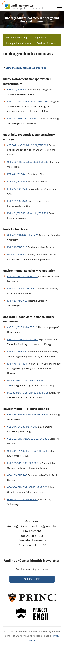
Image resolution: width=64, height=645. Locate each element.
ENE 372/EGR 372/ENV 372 (22, 339)
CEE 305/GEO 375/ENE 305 (22, 276)
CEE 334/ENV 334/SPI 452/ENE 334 (27, 450)
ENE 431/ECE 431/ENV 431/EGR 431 (27, 213)
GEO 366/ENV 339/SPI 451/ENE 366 (27, 487)
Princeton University (32, 597)
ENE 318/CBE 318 (17, 247)
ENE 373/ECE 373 (17, 201)
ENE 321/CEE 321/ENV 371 (22, 288)
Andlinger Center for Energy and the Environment (22, 5)
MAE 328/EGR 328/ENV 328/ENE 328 (28, 392)
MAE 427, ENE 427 (17, 254)
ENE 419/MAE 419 (17, 300)
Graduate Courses (46, 43)
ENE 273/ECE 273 (17, 188)
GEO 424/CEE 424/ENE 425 (22, 499)
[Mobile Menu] (59, 6)
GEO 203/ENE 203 (17, 475)
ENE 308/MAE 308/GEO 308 (22, 463)
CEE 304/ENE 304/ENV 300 (22, 426)
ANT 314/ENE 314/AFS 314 (22, 327)
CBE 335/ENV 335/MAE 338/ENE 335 (27, 161)
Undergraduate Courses (18, 43)
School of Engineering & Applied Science (32, 614)
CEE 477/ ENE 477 (17, 89)
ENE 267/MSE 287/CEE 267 (22, 118)
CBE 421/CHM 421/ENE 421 (23, 234)
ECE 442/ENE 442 (17, 181)
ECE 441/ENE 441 (17, 174)
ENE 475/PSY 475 (17, 363)
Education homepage (17, 37)
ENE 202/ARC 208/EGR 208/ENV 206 (27, 101)
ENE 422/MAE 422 (17, 351)
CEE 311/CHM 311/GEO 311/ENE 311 (28, 438)
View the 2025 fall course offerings (26, 67)
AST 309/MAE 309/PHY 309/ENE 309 (27, 145)
